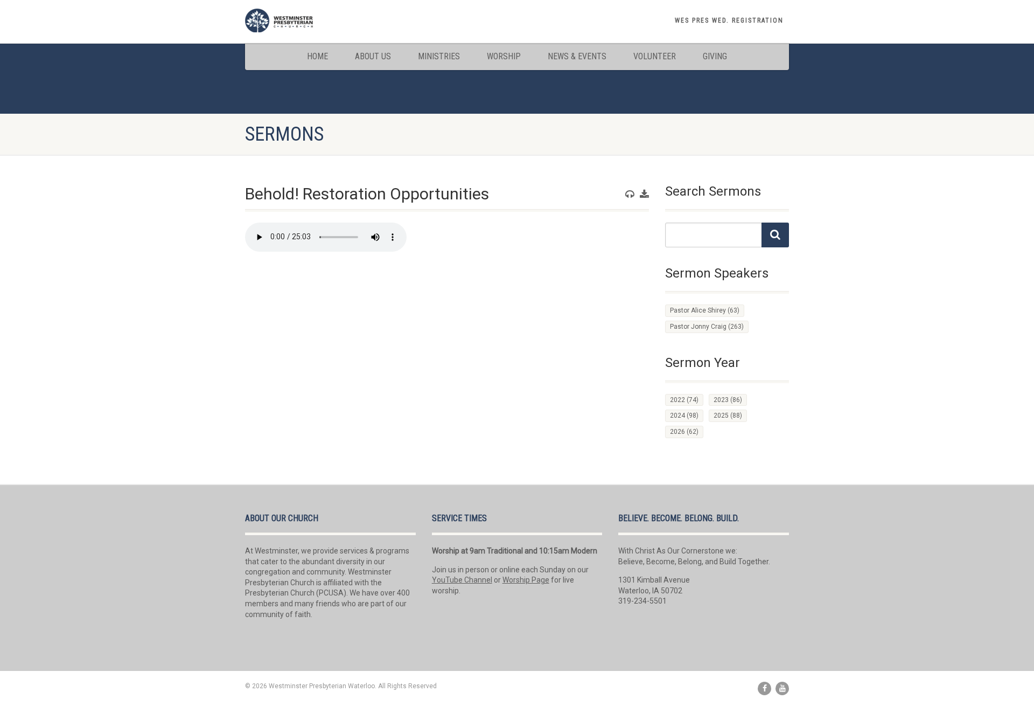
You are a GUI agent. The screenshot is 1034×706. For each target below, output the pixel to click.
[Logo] (330, 20)
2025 (728, 415)
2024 (684, 415)
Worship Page (525, 580)
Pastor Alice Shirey (704, 310)
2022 (684, 400)
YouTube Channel (462, 580)
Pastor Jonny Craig (707, 326)
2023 (728, 400)
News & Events (577, 56)
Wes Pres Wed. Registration (729, 20)
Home (317, 56)
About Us (373, 56)
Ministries (439, 56)
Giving (715, 56)
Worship (504, 56)
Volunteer (654, 56)
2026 (684, 431)
